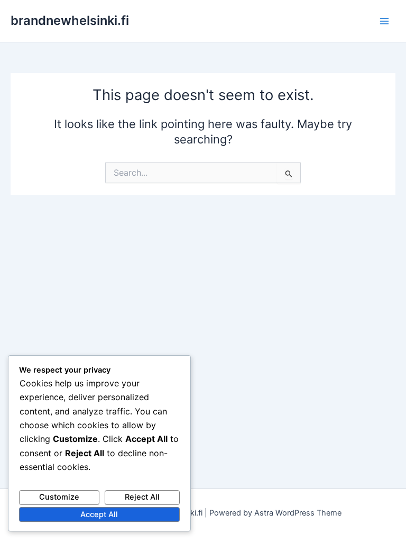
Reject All (142, 497)
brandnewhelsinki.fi (70, 20)
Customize (59, 497)
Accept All (99, 514)
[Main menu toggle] (384, 21)
